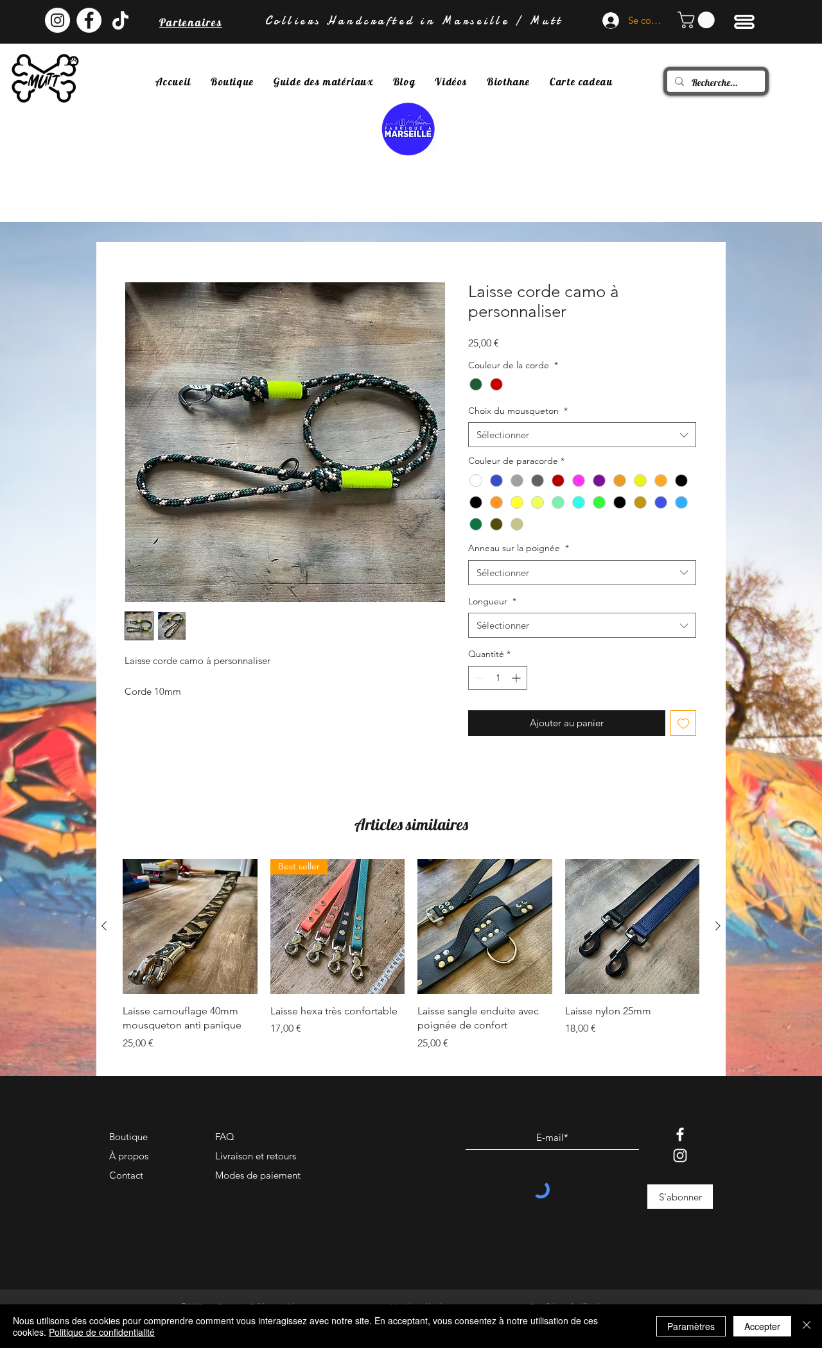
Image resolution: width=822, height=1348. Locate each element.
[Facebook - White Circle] (88, 20)
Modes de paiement (258, 1175)
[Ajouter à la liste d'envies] (683, 723)
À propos (128, 1156)
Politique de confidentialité (102, 1332)
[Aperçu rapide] (190, 926)
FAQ (224, 1136)
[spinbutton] (497, 678)
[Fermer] (806, 1326)
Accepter (762, 1326)
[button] (698, 20)
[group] (411, 962)
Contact (126, 1175)
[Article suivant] (718, 926)
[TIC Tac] (120, 20)
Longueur (492, 601)
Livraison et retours (255, 1156)
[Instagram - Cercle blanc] (57, 20)
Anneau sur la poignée (518, 548)
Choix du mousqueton (518, 410)
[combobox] (582, 434)
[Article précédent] (104, 926)
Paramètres (691, 1326)
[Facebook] (680, 1134)
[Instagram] (680, 1156)
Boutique (128, 1136)
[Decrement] (478, 678)
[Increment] (517, 678)
